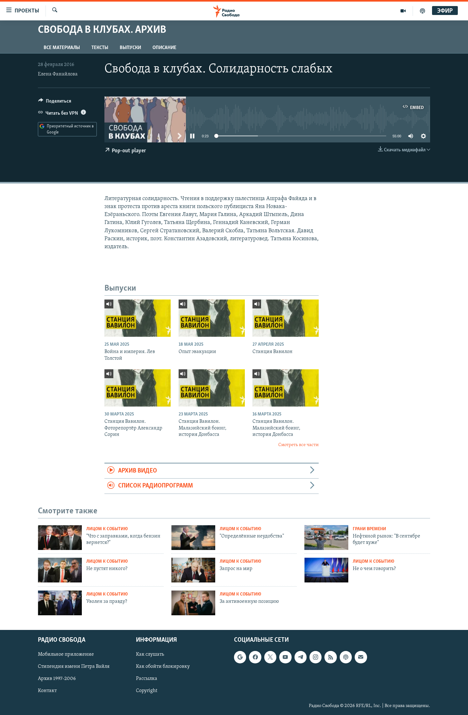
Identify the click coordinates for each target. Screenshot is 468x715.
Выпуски (130, 47)
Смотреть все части (298, 445)
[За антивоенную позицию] (193, 602)
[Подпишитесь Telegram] (300, 657)
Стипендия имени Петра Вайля (74, 666)
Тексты (99, 47)
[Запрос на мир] (193, 570)
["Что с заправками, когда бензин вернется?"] (60, 537)
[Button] (54, 103)
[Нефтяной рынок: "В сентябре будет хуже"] (326, 537)
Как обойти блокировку (163, 666)
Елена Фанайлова (58, 74)
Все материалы (62, 47)
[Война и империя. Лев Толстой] (137, 318)
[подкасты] (422, 11)
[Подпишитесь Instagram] (315, 657)
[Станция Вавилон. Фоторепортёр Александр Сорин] (137, 388)
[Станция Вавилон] (285, 318)
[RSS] (330, 657)
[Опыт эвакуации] (212, 318)
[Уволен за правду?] (60, 602)
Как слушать (150, 654)
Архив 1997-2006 (57, 678)
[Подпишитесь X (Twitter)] (270, 657)
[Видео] (403, 11)
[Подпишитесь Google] (240, 657)
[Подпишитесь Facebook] (255, 657)
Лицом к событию (107, 529)
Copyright (146, 690)
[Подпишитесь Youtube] (285, 657)
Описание (164, 47)
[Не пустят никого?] (60, 570)
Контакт (47, 690)
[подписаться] (361, 657)
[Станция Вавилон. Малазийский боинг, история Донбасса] (212, 388)
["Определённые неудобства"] (193, 537)
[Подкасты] (346, 657)
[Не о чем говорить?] (326, 570)
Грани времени (369, 529)
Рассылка (146, 678)
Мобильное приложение (66, 654)
